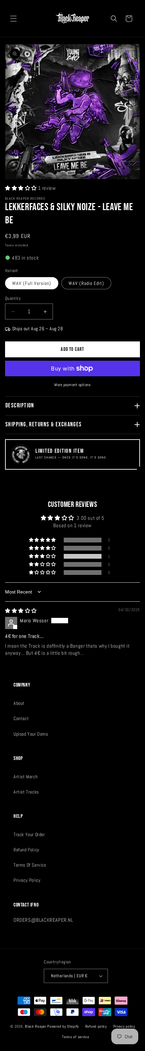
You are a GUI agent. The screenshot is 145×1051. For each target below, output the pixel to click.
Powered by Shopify (63, 1026)
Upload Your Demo (30, 734)
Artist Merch (25, 777)
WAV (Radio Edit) (86, 283)
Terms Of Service (29, 865)
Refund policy (96, 1026)
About (19, 703)
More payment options (72, 384)
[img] (21, 610)
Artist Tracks (26, 792)
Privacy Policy (26, 880)
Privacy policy (124, 1026)
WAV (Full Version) (31, 283)
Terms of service (75, 1036)
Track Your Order (29, 834)
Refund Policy (26, 850)
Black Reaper (35, 1026)
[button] (13, 18)
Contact (21, 718)
